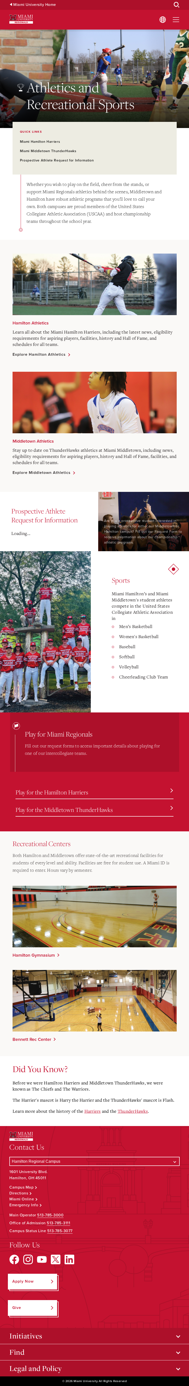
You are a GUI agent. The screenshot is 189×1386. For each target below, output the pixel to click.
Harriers (92, 1111)
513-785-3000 (50, 1215)
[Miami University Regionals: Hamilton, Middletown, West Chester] (21, 19)
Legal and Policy (35, 1368)
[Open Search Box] (177, 5)
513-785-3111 (58, 1223)
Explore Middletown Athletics (42, 472)
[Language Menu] (162, 19)
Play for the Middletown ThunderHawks (64, 810)
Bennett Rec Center (32, 1039)
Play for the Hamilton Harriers (52, 792)
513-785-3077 (60, 1230)
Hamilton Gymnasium (34, 955)
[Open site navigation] (176, 19)
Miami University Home (34, 4)
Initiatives (25, 1336)
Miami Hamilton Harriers (40, 142)
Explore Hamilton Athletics (39, 354)
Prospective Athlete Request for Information (57, 160)
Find (16, 1352)
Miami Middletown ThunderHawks (48, 151)
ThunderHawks (133, 1111)
